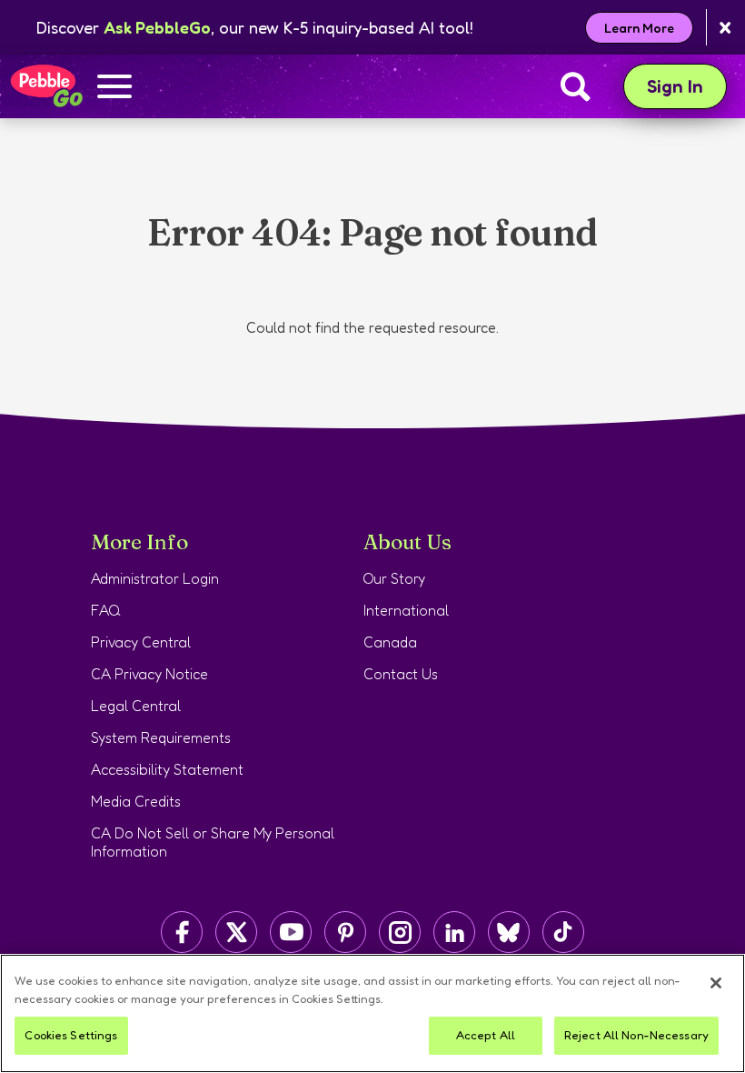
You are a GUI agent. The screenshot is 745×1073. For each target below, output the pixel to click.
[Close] (716, 983)
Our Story (394, 578)
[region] (372, 1013)
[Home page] (45, 86)
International (406, 610)
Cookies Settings (71, 1035)
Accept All (485, 1035)
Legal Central (136, 706)
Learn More (639, 27)
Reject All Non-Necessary (636, 1035)
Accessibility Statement (167, 769)
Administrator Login (155, 578)
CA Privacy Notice (149, 674)
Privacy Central (141, 642)
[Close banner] (725, 28)
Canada (390, 642)
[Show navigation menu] (114, 88)
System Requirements (161, 737)
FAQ (106, 610)
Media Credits (136, 801)
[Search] (575, 86)
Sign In (687, 86)
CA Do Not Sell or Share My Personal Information (212, 842)
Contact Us (400, 674)
